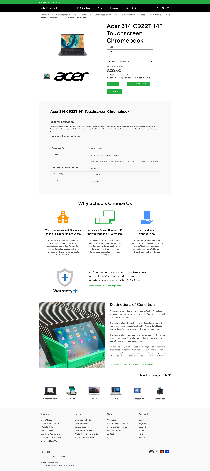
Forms (141, 430)
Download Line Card (50, 441)
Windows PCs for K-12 (50, 434)
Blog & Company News (117, 427)
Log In (141, 420)
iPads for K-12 (47, 427)
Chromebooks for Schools (106, 15)
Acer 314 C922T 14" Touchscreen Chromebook (134, 33)
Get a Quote (46, 420)
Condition (111, 47)
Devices (43, 15)
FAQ (109, 437)
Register (142, 423)
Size (108, 57)
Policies (142, 434)
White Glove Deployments (86, 434)
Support (142, 427)
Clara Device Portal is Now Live (49, 2)
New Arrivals (155, 15)
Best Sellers (86, 15)
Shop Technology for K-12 (154, 375)
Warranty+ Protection (84, 437)
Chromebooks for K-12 (50, 423)
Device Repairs (81, 423)
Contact (110, 434)
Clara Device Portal (83, 420)
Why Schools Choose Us (117, 423)
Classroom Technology (51, 437)
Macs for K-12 (47, 430)
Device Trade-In (82, 427)
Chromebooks (50, 398)
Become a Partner (114, 430)
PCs (116, 398)
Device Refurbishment (84, 430)
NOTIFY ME (114, 91)
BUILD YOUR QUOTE (138, 84)
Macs (94, 398)
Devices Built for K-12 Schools (133, 15)
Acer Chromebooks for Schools (63, 15)
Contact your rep (114, 75)
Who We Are (112, 420)
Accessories (138, 398)
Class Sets (160, 398)
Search (142, 437)
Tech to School (52, 463)
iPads (72, 398)
